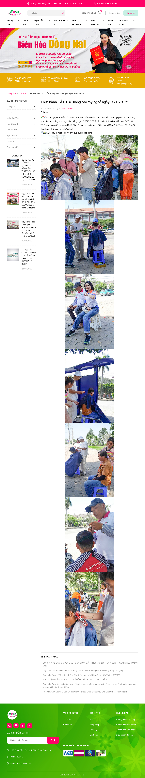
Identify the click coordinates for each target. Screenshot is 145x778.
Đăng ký (131, 13)
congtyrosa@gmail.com (20, 763)
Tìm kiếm (67, 719)
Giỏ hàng (94, 735)
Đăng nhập (114, 13)
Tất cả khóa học (88, 12)
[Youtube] (29, 725)
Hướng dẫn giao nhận (125, 729)
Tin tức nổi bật (15, 155)
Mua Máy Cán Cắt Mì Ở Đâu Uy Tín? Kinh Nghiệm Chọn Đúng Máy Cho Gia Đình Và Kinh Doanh (85, 691)
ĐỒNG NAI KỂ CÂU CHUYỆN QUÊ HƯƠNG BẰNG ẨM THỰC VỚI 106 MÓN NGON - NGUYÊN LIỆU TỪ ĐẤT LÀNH (28, 170)
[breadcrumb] (72, 50)
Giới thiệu (67, 724)
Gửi (53, 740)
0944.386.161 (16, 756)
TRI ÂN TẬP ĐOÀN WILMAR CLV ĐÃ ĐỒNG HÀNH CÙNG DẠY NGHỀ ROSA (77, 679)
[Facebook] (22, 725)
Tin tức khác (49, 656)
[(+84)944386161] (9, 725)
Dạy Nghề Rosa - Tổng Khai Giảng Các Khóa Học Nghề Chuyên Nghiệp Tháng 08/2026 (81, 675)
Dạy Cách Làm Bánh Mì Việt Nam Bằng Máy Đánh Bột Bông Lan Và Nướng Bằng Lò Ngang (83, 670)
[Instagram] (16, 725)
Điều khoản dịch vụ (124, 735)
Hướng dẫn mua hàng (125, 719)
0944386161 (111, 3)
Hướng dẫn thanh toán (126, 724)
